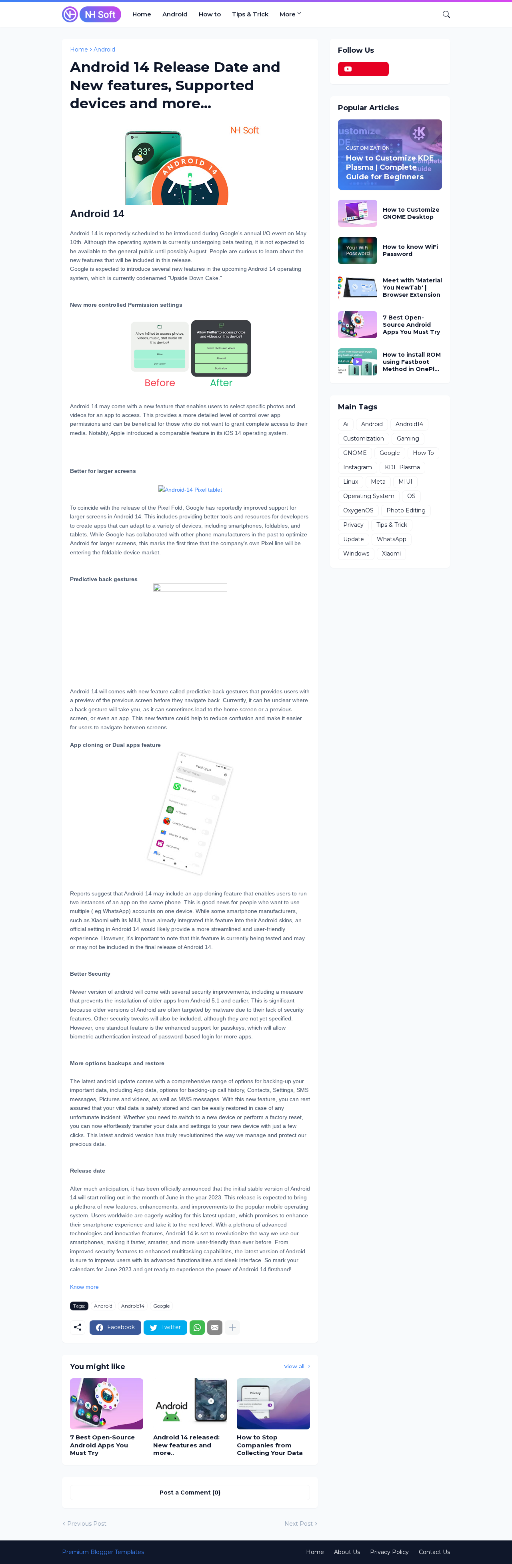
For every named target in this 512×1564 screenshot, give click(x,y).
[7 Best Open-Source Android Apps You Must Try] (106, 1403)
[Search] (443, 14)
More (288, 14)
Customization (363, 438)
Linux (350, 481)
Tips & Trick (250, 14)
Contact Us (434, 1552)
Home (141, 14)
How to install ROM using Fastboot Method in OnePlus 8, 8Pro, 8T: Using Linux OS (412, 362)
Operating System (368, 496)
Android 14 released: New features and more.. (186, 1445)
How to (210, 14)
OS (411, 496)
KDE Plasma (402, 467)
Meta (378, 481)
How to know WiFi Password (410, 250)
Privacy (353, 524)
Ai (345, 424)
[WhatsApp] (197, 1327)
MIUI (405, 481)
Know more (84, 1287)
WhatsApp (391, 539)
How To (423, 452)
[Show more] (232, 1327)
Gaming (408, 438)
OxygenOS (358, 510)
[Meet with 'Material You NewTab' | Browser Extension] (357, 287)
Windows (356, 553)
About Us (347, 1552)
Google (161, 1306)
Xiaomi (391, 553)
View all (294, 1366)
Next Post (298, 1523)
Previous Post (86, 1523)
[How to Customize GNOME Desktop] (357, 213)
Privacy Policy (389, 1552)
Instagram (357, 467)
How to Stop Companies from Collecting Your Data (270, 1445)
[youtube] (363, 69)
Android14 (132, 1306)
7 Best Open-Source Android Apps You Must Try (102, 1445)
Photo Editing (406, 510)
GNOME (355, 452)
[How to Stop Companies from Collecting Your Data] (273, 1403)
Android (175, 14)
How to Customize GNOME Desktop (411, 213)
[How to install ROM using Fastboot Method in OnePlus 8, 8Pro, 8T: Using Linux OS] (357, 361)
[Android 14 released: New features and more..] (189, 1403)
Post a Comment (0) (190, 1492)
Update (353, 539)
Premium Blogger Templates (103, 1552)
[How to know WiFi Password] (357, 250)
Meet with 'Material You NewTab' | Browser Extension (412, 287)
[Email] (214, 1327)
